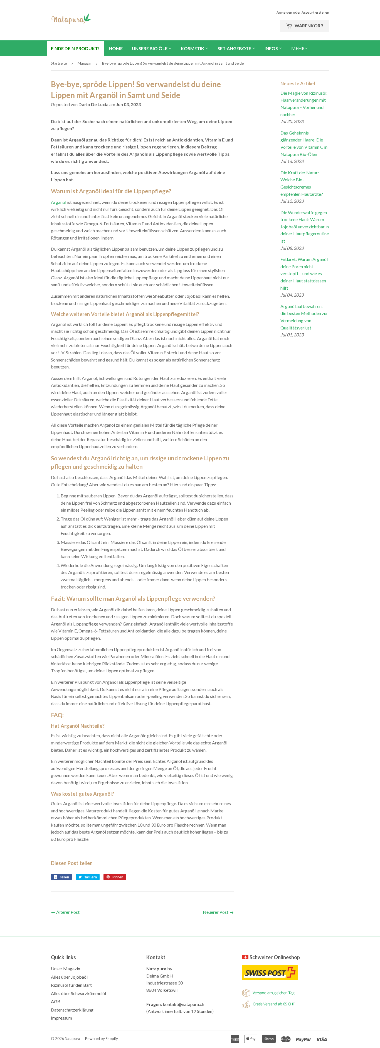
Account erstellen (315, 12)
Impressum (61, 1017)
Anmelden (284, 12)
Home (116, 48)
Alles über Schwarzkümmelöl (78, 993)
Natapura (72, 1038)
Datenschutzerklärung (72, 1009)
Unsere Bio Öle (150, 48)
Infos (272, 48)
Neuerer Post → (218, 912)
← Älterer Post (65, 912)
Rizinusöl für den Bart (71, 985)
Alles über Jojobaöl (69, 976)
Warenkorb (309, 25)
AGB (55, 1001)
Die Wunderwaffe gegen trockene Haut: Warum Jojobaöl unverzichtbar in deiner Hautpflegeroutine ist (304, 226)
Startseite (59, 63)
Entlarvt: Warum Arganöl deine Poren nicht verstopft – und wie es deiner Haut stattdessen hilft (304, 273)
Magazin (84, 63)
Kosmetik (193, 48)
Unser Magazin (65, 968)
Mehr (298, 48)
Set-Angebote (235, 48)
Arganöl (58, 202)
